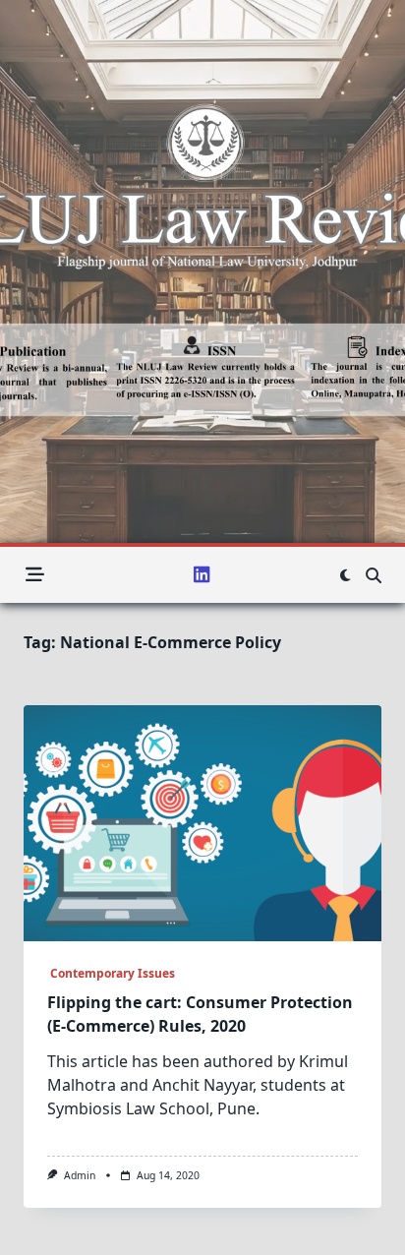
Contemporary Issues (111, 973)
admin (79, 1175)
